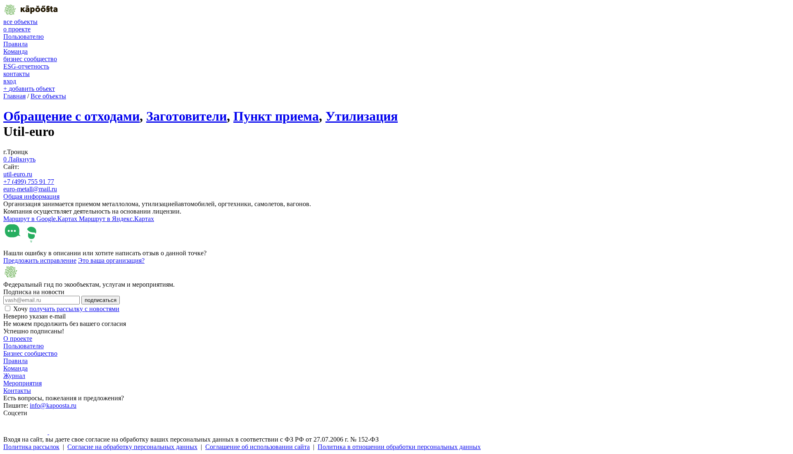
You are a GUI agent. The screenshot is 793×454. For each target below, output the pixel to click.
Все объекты (48, 96)
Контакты (17, 390)
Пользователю (23, 36)
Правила (15, 44)
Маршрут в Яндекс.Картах (116, 218)
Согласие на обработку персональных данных (132, 446)
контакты (16, 73)
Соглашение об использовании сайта (257, 446)
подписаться (100, 300)
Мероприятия (22, 383)
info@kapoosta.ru (53, 405)
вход (9, 81)
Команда (15, 51)
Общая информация (31, 196)
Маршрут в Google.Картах (41, 218)
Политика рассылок (31, 446)
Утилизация (361, 116)
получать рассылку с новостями (74, 308)
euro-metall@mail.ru (30, 189)
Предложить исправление (39, 260)
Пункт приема (276, 116)
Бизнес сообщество (30, 353)
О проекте (17, 338)
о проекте (17, 29)
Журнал (14, 375)
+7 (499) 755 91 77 (28, 181)
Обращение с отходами (71, 116)
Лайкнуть (19, 159)
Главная (14, 96)
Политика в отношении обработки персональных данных (399, 446)
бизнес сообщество (30, 58)
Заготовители (186, 116)
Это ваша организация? (111, 260)
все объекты (20, 21)
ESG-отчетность (26, 66)
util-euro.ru (17, 174)
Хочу (66, 308)
